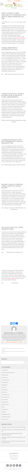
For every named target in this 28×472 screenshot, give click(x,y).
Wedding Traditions (6, 416)
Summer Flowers (5, 404)
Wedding (3, 23)
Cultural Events (5, 382)
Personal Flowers (5, 394)
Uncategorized (5, 409)
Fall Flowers (4, 392)
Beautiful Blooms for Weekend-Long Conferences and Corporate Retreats (13, 442)
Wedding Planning (6, 414)
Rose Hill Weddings (20, 38)
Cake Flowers (4, 377)
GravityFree (10, 469)
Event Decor (4, 387)
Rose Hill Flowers (6, 22)
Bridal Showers (5, 375)
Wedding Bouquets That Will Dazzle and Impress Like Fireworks (13, 438)
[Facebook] (11, 323)
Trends (24, 22)
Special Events (5, 399)
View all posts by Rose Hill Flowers (14, 342)
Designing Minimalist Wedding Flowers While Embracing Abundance (12, 434)
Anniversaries (5, 370)
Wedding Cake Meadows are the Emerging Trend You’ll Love (14, 430)
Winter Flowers (5, 419)
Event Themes (20, 22)
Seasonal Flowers (5, 397)
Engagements (5, 385)
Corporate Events (5, 380)
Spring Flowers (5, 402)
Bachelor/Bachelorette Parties (8, 372)
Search (4, 359)
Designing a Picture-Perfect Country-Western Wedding (14, 427)
